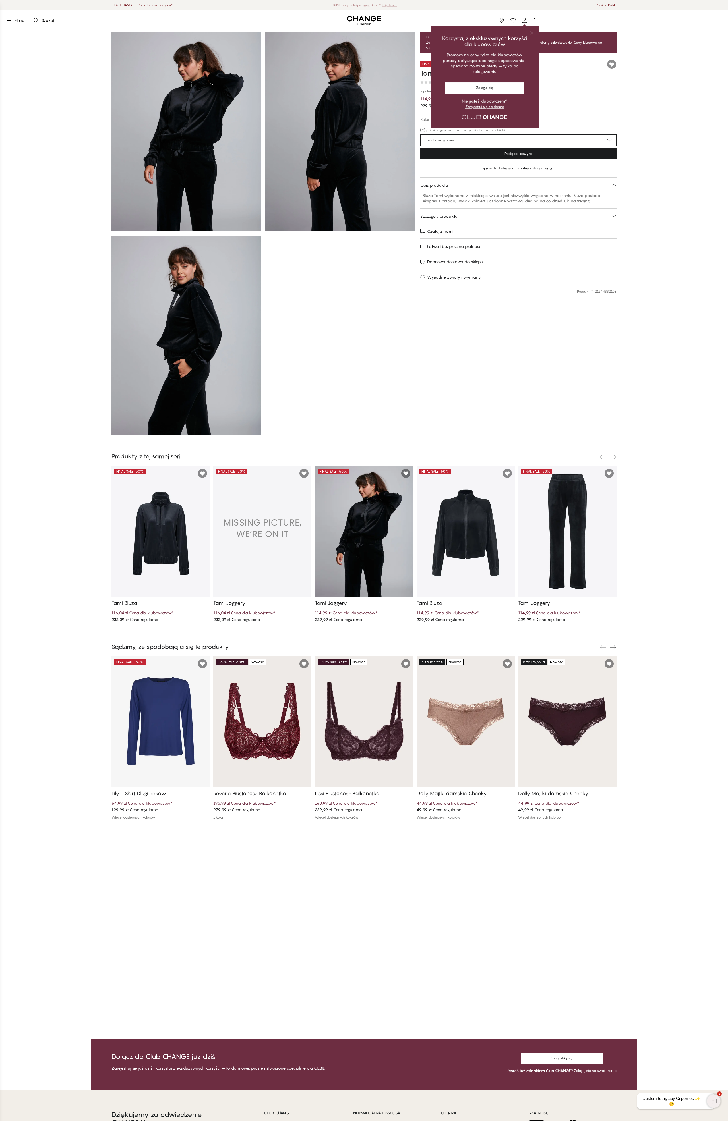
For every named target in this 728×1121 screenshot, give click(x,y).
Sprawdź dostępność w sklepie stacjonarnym (518, 168)
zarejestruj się (461, 43)
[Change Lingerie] (364, 20)
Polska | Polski (606, 5)
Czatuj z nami (440, 231)
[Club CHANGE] (524, 20)
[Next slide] (613, 457)
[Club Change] (513, 20)
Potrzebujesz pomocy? (155, 5)
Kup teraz (389, 5)
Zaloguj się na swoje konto (595, 1070)
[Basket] (535, 20)
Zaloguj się (434, 43)
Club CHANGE (122, 5)
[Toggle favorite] (611, 64)
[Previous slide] (602, 457)
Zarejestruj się (561, 1058)
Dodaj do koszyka (518, 153)
